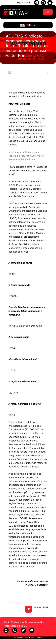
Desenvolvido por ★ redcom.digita (27, 638)
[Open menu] (36, 12)
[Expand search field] (48, 12)
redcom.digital (41, 607)
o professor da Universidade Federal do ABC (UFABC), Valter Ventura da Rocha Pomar (26, 156)
